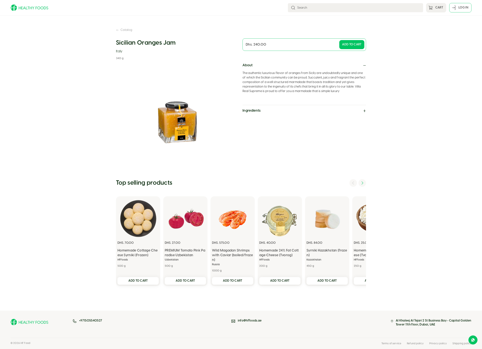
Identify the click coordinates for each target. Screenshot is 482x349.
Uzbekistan (171, 259)
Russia (216, 264)
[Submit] (293, 7)
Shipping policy (461, 343)
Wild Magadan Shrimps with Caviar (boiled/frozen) (232, 255)
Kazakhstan (314, 259)
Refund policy (415, 343)
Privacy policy (438, 343)
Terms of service (391, 343)
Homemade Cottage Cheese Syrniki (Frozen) (137, 253)
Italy (119, 51)
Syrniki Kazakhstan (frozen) (327, 253)
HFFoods (122, 259)
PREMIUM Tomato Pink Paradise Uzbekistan (185, 253)
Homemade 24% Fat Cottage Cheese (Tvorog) (279, 253)
